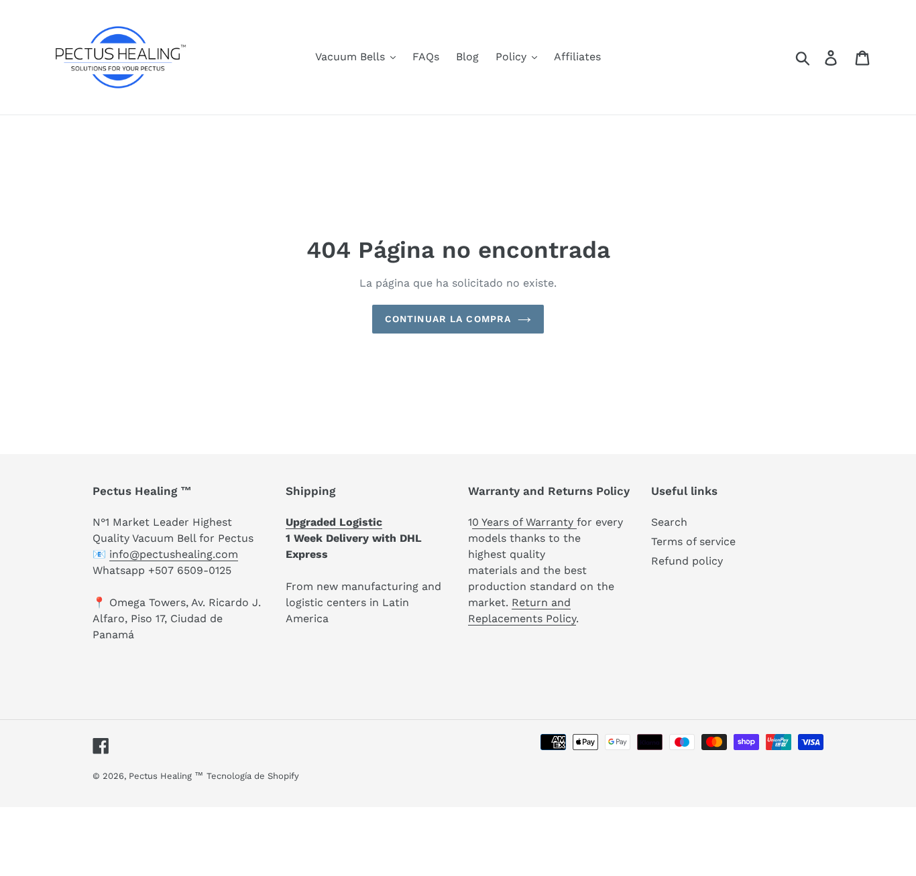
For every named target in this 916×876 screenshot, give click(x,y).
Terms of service (693, 541)
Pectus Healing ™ (166, 776)
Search (669, 522)
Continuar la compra (448, 318)
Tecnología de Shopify (253, 776)
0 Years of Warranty (524, 522)
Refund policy (687, 561)
